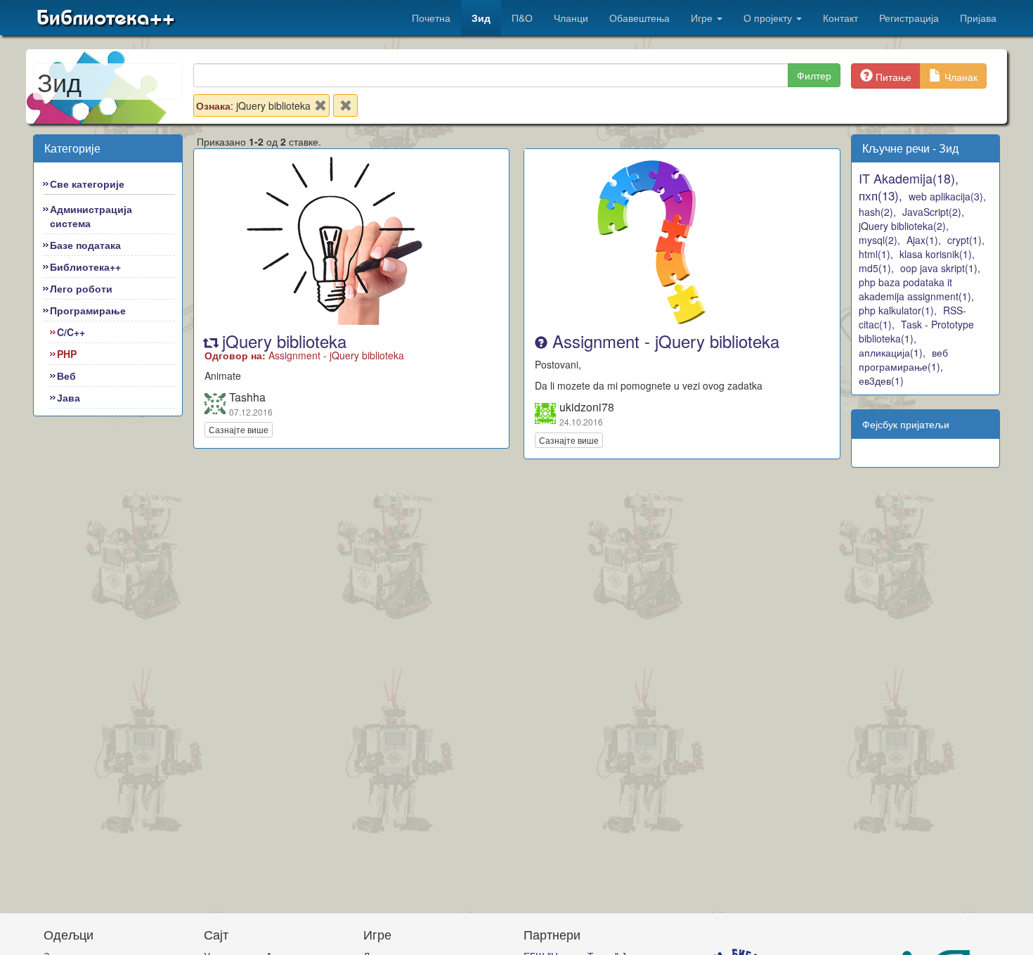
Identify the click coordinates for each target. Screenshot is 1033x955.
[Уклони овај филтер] (320, 108)
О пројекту (769, 18)
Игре (703, 18)
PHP (67, 354)
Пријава (978, 18)
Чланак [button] (959, 77)
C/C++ (71, 332)
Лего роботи (81, 288)
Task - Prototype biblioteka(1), (916, 331)
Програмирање (88, 310)
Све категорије (87, 184)
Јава (68, 397)
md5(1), (876, 268)
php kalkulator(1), (898, 310)
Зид (481, 18)
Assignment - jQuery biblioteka (663, 340)
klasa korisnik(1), (937, 254)
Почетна (431, 18)
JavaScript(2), (933, 212)
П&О (522, 18)
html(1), (876, 254)
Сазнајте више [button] (238, 429)
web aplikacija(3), (947, 196)
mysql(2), (879, 240)
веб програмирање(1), (903, 359)
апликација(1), (892, 352)
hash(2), (877, 212)
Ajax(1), (924, 240)
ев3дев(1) (881, 380)
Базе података (85, 245)
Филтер (814, 75)
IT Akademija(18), (909, 178)
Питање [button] (892, 77)
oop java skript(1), (940, 268)
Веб (66, 375)
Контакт (840, 18)
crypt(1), (966, 240)
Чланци (571, 18)
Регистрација (909, 18)
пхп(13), (880, 195)
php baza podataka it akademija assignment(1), (916, 289)
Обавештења (639, 18)
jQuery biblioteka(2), (904, 226)
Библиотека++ (106, 17)
